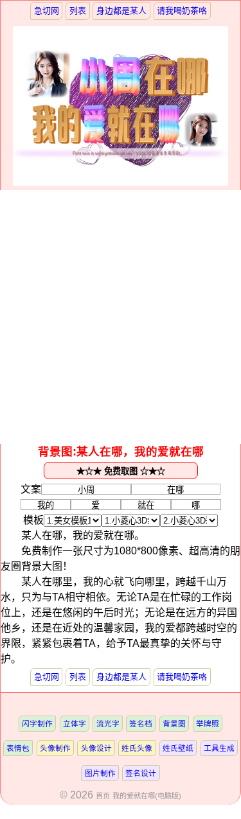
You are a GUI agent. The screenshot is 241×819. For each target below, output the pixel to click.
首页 (103, 796)
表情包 (18, 748)
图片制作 (100, 773)
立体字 (74, 723)
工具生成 (219, 748)
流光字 (108, 723)
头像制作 (55, 748)
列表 (77, 10)
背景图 (174, 723)
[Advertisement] (120, 317)
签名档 (140, 723)
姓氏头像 (136, 748)
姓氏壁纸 (178, 748)
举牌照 (207, 723)
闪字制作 (37, 723)
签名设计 (140, 773)
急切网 (46, 10)
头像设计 (96, 748)
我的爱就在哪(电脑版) (146, 796)
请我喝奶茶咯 (182, 10)
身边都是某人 (121, 10)
